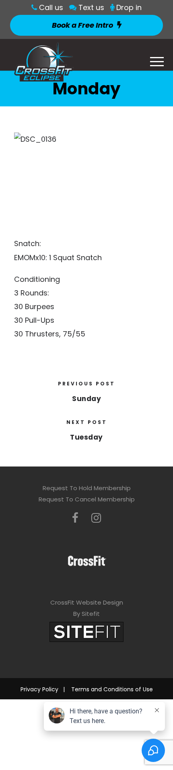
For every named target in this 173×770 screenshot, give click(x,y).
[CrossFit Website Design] (86, 631)
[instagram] (96, 518)
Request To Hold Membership (87, 488)
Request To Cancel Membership (87, 499)
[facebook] (75, 518)
